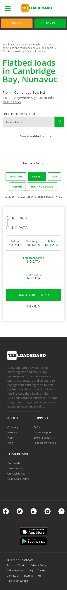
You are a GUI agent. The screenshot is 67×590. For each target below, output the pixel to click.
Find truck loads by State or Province (24, 51)
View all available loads (33, 136)
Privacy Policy (38, 565)
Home (6, 41)
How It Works (15, 468)
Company (12, 427)
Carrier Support (42, 432)
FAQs (37, 427)
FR (39, 575)
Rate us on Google (17, 580)
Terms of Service (16, 565)
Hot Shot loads (42, 186)
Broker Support (42, 437)
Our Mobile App (16, 473)
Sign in (50, 23)
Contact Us (13, 575)
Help (31, 570)
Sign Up (17, 23)
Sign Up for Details (32, 295)
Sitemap (28, 575)
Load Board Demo (18, 478)
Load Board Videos (45, 443)
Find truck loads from (19, 114)
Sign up (10, 196)
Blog (10, 443)
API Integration (15, 570)
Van (54, 176)
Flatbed (37, 176)
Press (10, 437)
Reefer (17, 186)
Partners (12, 432)
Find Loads (13, 463)
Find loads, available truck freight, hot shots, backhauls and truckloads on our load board (28, 46)
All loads (15, 176)
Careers (42, 570)
